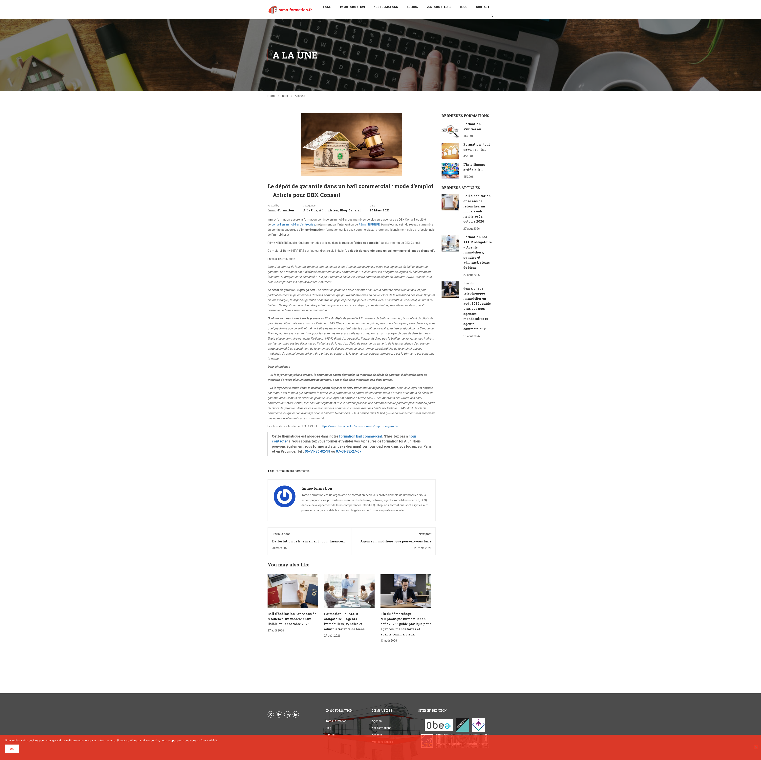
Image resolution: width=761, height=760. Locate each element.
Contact (482, 7)
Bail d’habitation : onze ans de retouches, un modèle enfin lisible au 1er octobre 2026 (292, 619)
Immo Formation (352, 7)
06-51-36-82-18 (317, 451)
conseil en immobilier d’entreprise (293, 224)
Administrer (328, 210)
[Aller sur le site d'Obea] (439, 725)
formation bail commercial (360, 436)
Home (327, 7)
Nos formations (386, 7)
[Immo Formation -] (290, 9)
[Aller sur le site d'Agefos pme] (462, 725)
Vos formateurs (438, 7)
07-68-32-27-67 (348, 451)
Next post (425, 534)
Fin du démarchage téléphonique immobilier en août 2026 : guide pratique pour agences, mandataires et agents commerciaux (405, 624)
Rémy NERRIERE (369, 224)
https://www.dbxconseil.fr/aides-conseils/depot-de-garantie (360, 426)
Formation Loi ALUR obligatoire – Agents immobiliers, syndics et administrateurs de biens (477, 252)
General (354, 210)
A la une (300, 96)
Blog (463, 7)
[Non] (756, 747)
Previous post (281, 534)
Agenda (412, 7)
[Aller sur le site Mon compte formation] (478, 725)
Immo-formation (281, 210)
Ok (12, 748)
